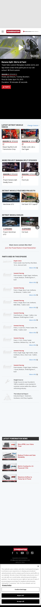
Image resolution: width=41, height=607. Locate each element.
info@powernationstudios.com (20, 560)
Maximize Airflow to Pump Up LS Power (25, 478)
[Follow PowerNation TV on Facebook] (12, 553)
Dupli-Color (18, 261)
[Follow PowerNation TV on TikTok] (32, 553)
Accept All (20, 601)
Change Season (32, 125)
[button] (2, 32)
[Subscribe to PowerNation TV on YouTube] (22, 553)
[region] (20, 584)
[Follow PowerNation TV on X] (17, 553)
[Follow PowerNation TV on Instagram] (27, 553)
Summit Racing (19, 273)
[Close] (38, 566)
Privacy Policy (6, 585)
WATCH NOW (31, 31)
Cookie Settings (20, 589)
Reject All (20, 595)
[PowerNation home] (20, 549)
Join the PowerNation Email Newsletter (20, 248)
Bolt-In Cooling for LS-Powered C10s (26, 467)
